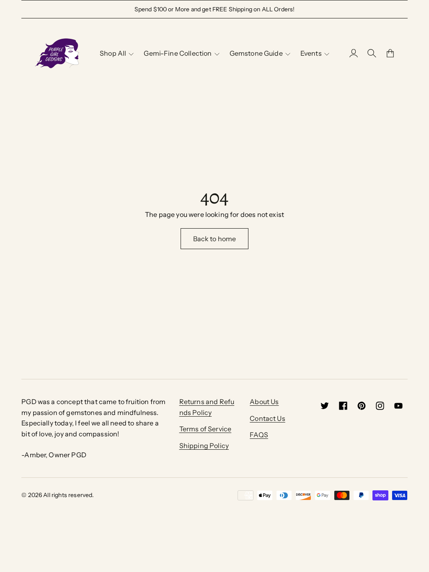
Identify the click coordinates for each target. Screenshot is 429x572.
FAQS (259, 434)
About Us (264, 401)
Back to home (214, 238)
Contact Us (267, 418)
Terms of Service (205, 429)
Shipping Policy (204, 445)
